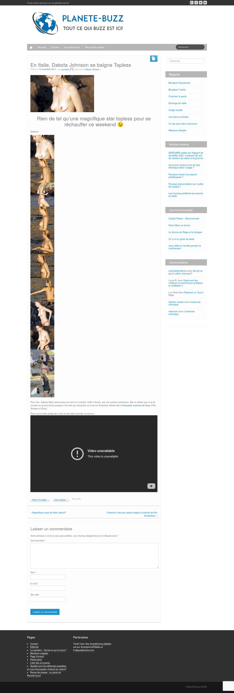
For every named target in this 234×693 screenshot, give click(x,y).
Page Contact (37, 656)
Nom (33, 572)
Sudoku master (176, 301)
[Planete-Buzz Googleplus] (192, 2)
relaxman (173, 311)
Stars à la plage (39, 499)
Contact (55, 47)
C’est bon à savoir (178, 96)
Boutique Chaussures (179, 82)
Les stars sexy (72, 47)
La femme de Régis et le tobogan (185, 232)
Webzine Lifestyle (177, 130)
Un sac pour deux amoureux (183, 123)
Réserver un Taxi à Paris (186, 294)
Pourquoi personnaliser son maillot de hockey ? (186, 185)
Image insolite (176, 109)
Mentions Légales (39, 653)
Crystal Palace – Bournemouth (184, 218)
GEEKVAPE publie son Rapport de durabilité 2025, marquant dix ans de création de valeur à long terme (186, 155)
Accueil (42, 47)
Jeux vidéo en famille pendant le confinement (185, 247)
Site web (34, 594)
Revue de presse (94, 47)
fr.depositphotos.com (83, 650)
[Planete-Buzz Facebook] (196, 2)
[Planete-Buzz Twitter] (205, 2)
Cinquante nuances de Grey (136, 405)
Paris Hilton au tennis (179, 225)
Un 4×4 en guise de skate (181, 238)
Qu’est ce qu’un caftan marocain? (185, 272)
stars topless (60, 499)
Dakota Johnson (92, 69)
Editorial (34, 646)
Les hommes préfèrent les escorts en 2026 (186, 195)
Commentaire (38, 540)
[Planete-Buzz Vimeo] (200, 2)
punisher (65, 69)
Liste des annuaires (40, 662)
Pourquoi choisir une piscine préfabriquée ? (183, 176)
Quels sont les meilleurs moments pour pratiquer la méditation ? (186, 283)
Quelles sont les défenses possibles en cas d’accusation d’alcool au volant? (46, 667)
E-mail (34, 583)
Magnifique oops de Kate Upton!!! (49, 512)
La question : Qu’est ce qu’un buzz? (48, 650)
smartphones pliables (100, 643)
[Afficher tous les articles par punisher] (71, 69)
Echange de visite (177, 103)
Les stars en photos (178, 116)
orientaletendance (178, 270)
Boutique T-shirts (177, 89)
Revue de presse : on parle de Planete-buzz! (44, 674)
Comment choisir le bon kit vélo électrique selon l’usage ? (184, 166)
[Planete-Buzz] (78, 23)
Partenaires (36, 659)
